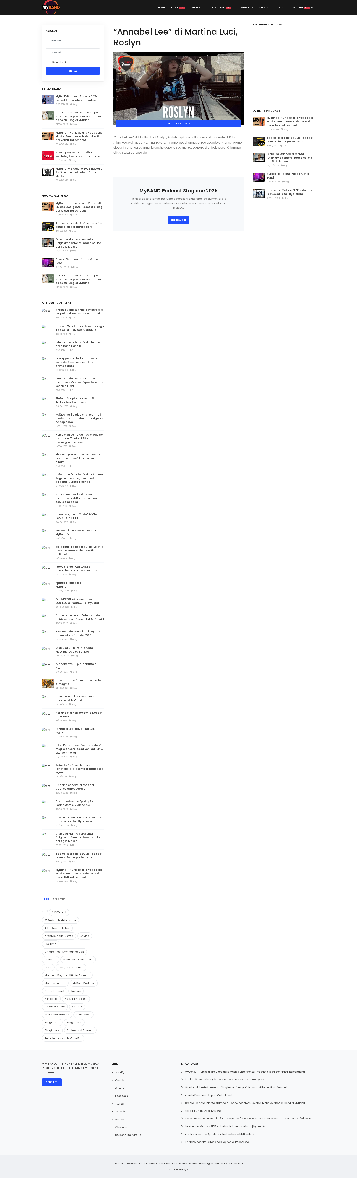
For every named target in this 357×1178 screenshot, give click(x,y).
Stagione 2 (52, 1022)
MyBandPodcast (84, 983)
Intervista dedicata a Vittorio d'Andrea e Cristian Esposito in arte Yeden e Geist (79, 382)
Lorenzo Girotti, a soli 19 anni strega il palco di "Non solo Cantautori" (80, 328)
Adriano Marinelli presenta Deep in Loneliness (79, 714)
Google (120, 1080)
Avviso (84, 936)
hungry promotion (71, 967)
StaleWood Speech (80, 1030)
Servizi (264, 7)
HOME (161, 7)
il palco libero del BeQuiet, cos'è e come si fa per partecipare (79, 225)
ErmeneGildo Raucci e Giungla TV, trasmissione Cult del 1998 (78, 633)
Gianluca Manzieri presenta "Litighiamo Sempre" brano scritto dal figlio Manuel (78, 243)
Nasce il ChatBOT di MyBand (203, 1111)
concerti (50, 959)
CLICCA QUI (178, 220)
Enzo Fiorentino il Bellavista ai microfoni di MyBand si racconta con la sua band (78, 498)
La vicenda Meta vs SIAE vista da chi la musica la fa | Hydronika (80, 819)
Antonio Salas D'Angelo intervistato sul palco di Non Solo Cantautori (80, 311)
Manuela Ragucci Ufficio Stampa (67, 975)
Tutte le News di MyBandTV (63, 1038)
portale (77, 1006)
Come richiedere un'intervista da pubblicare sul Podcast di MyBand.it (80, 617)
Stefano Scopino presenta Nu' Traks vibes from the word (76, 400)
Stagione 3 (74, 1022)
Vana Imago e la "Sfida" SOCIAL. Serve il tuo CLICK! (77, 516)
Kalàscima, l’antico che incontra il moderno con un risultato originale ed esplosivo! (79, 418)
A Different (59, 912)
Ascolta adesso (178, 123)
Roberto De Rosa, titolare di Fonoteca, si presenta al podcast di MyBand (80, 768)
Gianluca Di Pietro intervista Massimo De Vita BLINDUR (74, 649)
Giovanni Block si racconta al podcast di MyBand (75, 698)
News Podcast (54, 991)
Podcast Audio (55, 1006)
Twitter (119, 1104)
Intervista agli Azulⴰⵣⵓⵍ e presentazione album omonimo (77, 568)
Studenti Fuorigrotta (128, 1135)
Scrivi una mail (234, 1163)
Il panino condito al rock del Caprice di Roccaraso (75, 787)
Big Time (51, 944)
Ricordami (59, 62)
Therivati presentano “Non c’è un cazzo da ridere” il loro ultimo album (78, 458)
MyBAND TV (199, 7)
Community (245, 7)
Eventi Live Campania (78, 959)
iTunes (119, 1088)
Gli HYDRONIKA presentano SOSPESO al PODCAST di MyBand (77, 601)
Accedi (301, 7)
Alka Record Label (57, 928)
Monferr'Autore (55, 983)
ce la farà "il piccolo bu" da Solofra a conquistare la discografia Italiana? (79, 550)
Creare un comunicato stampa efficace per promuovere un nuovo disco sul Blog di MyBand (79, 116)
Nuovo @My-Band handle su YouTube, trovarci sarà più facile (78, 154)
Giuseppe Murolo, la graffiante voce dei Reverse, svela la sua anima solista (76, 362)
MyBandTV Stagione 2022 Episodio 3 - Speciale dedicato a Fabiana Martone (79, 172)
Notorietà (51, 999)
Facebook (121, 1096)
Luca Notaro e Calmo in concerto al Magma (78, 682)
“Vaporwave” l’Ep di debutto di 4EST (76, 666)
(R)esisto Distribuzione (60, 920)
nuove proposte (76, 999)
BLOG (178, 7)
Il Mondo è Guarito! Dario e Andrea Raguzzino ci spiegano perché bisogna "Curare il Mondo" (79, 478)
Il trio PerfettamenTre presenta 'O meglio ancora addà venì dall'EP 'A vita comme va (79, 748)
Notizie (76, 991)
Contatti (281, 7)
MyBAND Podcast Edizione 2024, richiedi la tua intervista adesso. (77, 98)
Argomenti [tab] (60, 899)
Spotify (119, 1072)
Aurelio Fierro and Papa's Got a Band (77, 261)
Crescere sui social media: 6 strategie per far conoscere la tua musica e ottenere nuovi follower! (248, 1118)
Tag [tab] (46, 899)
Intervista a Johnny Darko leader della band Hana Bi (78, 344)
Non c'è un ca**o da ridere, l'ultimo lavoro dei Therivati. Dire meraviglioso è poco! (79, 438)
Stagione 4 (52, 1030)
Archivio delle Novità (59, 936)
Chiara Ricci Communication (64, 951)
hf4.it (48, 967)
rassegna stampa (57, 1014)
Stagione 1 (83, 1014)
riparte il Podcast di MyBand (69, 584)
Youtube (120, 1111)
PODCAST (273, 111)
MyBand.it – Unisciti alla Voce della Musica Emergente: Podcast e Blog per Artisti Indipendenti (79, 136)
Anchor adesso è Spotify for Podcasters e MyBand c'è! (75, 803)
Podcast (221, 7)
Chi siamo (121, 1127)
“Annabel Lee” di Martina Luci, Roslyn (75, 730)
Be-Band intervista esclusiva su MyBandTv (77, 532)
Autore (119, 1119)
